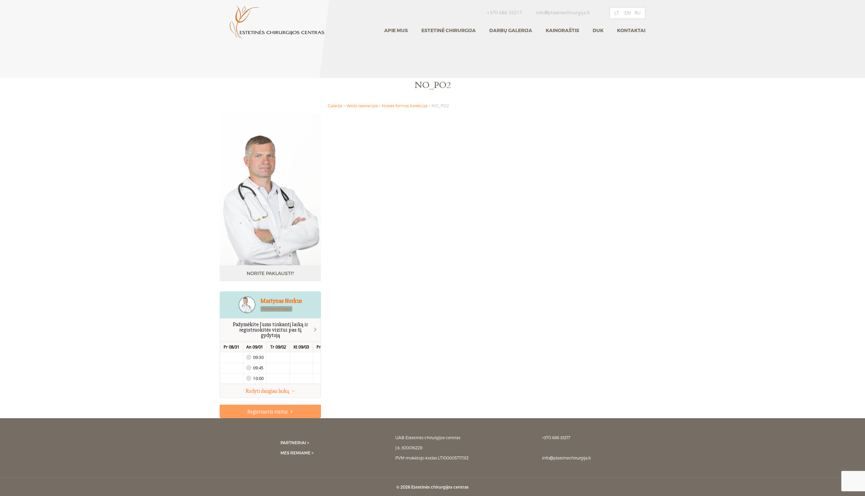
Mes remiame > (297, 452)
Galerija (335, 105)
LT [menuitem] (616, 13)
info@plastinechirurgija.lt (563, 12)
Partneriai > (294, 442)
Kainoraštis (562, 30)
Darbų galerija (510, 30)
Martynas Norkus (281, 301)
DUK (598, 30)
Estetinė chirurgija (448, 30)
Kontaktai (631, 30)
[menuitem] (617, 13)
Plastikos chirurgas (276, 309)
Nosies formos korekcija (404, 105)
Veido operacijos (362, 105)
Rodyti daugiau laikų (268, 391)
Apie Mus (396, 30)
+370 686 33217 (504, 12)
